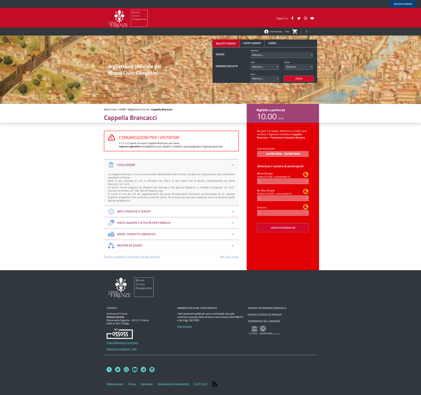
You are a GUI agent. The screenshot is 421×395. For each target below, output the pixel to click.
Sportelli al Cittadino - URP (122, 349)
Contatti (112, 308)
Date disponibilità (266, 148)
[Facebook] (291, 18)
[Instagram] (304, 18)
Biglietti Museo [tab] (226, 43)
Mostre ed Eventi (129, 245)
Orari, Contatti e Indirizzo (136, 234)
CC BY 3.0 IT (200, 384)
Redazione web (115, 384)
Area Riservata (276, 31)
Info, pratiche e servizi (134, 211)
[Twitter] (297, 18)
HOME (122, 109)
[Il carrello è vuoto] (295, 31)
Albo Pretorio (184, 326)
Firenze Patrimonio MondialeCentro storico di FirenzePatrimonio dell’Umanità (267, 314)
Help (287, 31)
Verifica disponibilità (283, 227)
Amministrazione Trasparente (197, 308)
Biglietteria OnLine (138, 109)
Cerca (298, 78)
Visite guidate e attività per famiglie (144, 223)
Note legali (147, 384)
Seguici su (113, 363)
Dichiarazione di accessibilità (173, 384)
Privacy (132, 384)
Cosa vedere (126, 165)
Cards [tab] (272, 43)
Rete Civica (110, 109)
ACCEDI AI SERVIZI (403, 4)
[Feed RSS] (214, 384)
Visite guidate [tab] (252, 43)
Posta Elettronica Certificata (122, 343)
